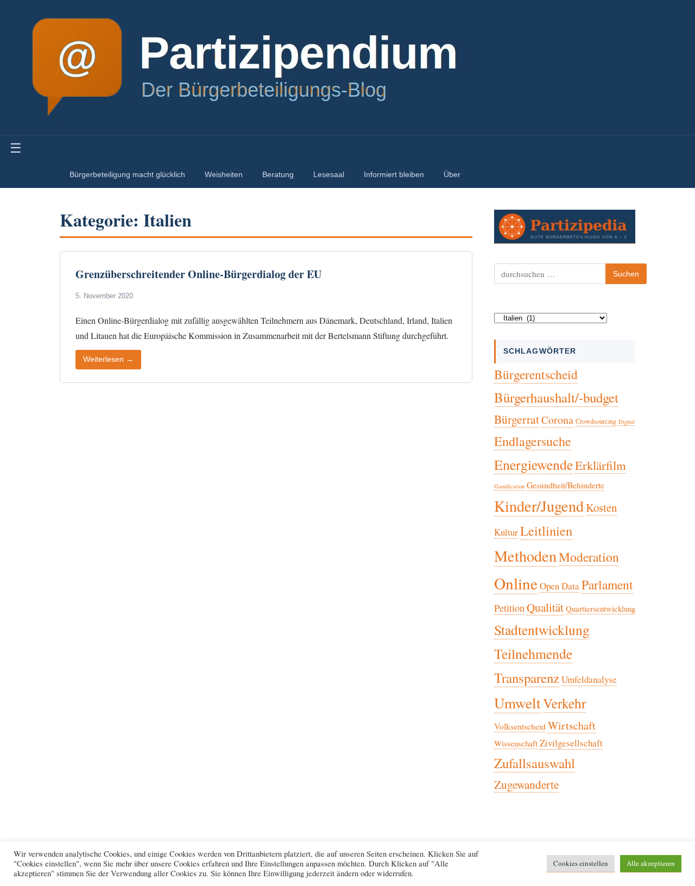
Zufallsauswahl (534, 763)
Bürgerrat (516, 419)
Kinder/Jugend (539, 505)
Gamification (509, 486)
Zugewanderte (526, 784)
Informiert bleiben (394, 174)
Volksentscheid (520, 726)
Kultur (506, 532)
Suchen (626, 273)
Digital (626, 421)
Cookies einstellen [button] (580, 863)
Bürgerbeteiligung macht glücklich (127, 174)
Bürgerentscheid (536, 374)
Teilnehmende (533, 653)
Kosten (601, 507)
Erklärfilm (600, 465)
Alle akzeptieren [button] (651, 863)
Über (452, 174)
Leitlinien (546, 530)
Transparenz (526, 678)
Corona (557, 419)
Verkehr (564, 703)
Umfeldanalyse (589, 679)
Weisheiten (224, 174)
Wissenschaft (516, 743)
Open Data (559, 586)
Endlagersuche (532, 441)
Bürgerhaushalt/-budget (556, 397)
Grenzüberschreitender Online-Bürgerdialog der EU (198, 274)
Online (516, 583)
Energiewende (533, 464)
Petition (509, 607)
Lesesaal (328, 174)
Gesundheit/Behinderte (565, 485)
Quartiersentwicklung (600, 608)
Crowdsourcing (596, 421)
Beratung (278, 174)
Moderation (589, 556)
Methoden (525, 555)
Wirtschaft (572, 725)
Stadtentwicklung (542, 629)
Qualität (545, 607)
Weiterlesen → (108, 359)
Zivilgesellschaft (571, 743)
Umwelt (517, 703)
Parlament (607, 584)
